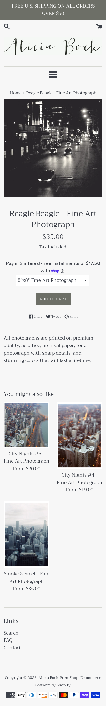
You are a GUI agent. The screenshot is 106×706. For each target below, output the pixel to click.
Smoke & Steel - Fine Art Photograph (26, 577)
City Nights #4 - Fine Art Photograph (79, 478)
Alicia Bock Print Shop (58, 678)
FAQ (8, 640)
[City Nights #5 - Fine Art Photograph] (26, 425)
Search (11, 633)
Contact (12, 648)
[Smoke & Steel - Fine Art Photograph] (26, 534)
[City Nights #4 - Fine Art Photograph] (79, 435)
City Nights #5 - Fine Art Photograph (26, 457)
